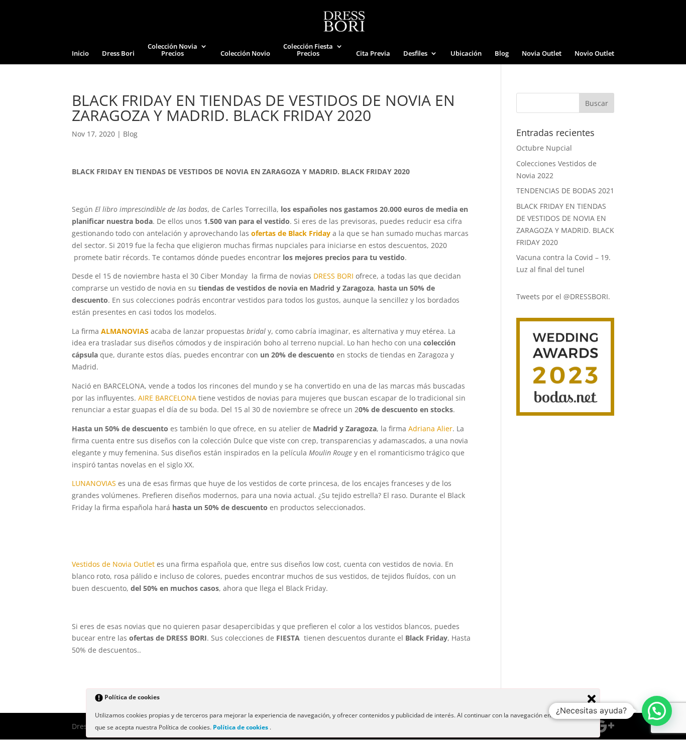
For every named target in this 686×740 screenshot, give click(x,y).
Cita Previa (373, 54)
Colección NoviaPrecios (172, 50)
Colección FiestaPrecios (308, 50)
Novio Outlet (594, 54)
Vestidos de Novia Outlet (113, 564)
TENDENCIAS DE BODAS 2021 (565, 190)
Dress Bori (118, 54)
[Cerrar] (592, 699)
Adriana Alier (430, 428)
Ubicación (466, 54)
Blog (502, 54)
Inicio (80, 54)
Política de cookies (241, 727)
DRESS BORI (334, 276)
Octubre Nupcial (544, 148)
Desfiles (415, 54)
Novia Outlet (541, 54)
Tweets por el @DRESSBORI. (563, 296)
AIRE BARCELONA (168, 398)
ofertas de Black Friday (291, 233)
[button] (657, 711)
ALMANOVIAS (126, 331)
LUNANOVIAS (94, 483)
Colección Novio (245, 54)
